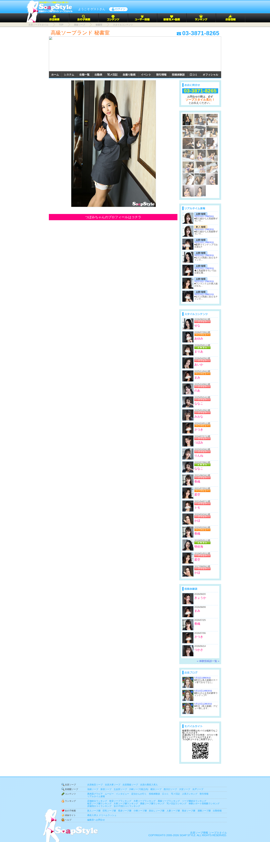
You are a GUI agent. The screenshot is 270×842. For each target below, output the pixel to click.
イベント (146, 74)
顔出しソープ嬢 (156, 811)
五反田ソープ (120, 789)
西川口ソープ (170, 789)
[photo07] (188, 143)
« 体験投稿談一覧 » (208, 661)
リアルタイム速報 (96, 796)
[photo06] (212, 131)
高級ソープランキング (169, 801)
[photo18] (212, 179)
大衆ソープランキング (145, 801)
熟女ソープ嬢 (188, 811)
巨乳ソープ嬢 (109, 811)
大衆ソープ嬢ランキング (126, 803)
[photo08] (200, 143)
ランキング (70, 801)
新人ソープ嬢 (93, 811)
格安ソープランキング (120, 801)
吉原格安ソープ (95, 785)
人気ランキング (189, 794)
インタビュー (122, 794)
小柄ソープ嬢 (140, 811)
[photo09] (212, 143)
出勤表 (98, 74)
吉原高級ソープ (130, 785)
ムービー (109, 794)
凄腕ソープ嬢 (204, 811)
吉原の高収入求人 (149, 785)
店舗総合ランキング (97, 801)
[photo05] (200, 131)
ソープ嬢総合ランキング (194, 801)
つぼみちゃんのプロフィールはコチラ (113, 217)
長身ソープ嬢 (124, 811)
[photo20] (200, 191)
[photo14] (200, 167)
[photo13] (188, 167)
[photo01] (113, 143)
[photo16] (188, 179)
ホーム (55, 74)
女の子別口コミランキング (127, 806)
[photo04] (188, 131)
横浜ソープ (155, 789)
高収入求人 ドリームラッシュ (101, 815)
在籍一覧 (84, 74)
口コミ (193, 74)
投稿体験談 (178, 74)
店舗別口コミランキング (99, 806)
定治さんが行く (139, 794)
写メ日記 (112, 74)
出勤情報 (217, 811)
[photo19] (188, 191)
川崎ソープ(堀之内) (138, 789)
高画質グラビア (95, 794)
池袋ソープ (92, 789)
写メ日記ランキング (176, 803)
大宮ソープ (184, 789)
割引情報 (161, 74)
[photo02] (200, 119)
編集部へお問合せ (96, 820)
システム (69, 74)
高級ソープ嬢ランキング (152, 803)
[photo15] (212, 167)
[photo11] (200, 155)
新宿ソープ (105, 789)
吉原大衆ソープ (112, 785)
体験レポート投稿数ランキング (204, 803)
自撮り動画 (129, 74)
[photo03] (212, 119)
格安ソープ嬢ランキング (99, 803)
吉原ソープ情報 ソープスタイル (208, 832)
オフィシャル (210, 74)
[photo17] (200, 179)
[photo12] (212, 155)
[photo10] (188, 155)
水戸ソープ (197, 789)
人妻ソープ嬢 (173, 811)
